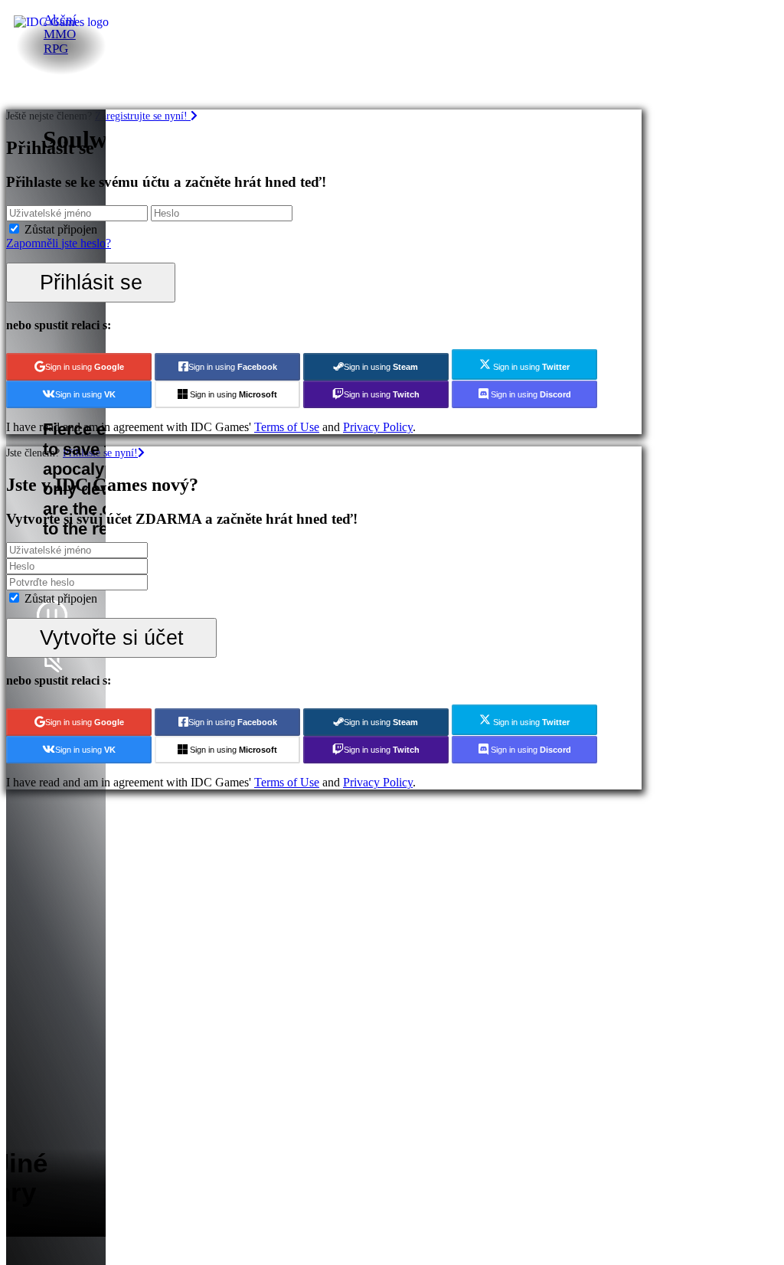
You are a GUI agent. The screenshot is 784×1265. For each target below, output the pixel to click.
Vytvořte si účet (112, 637)
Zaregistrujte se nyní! (143, 116)
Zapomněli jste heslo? (58, 243)
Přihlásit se (91, 282)
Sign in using (84, 366)
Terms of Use (286, 426)
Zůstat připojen (60, 229)
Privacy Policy (378, 426)
